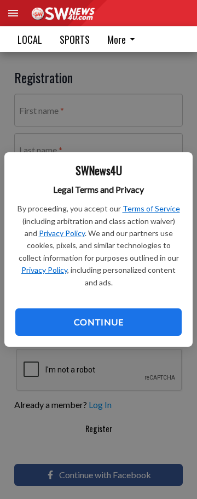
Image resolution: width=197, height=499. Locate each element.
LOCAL (30, 39)
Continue (98, 322)
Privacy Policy (62, 233)
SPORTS (75, 39)
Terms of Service (151, 208)
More (116, 39)
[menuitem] (124, 39)
